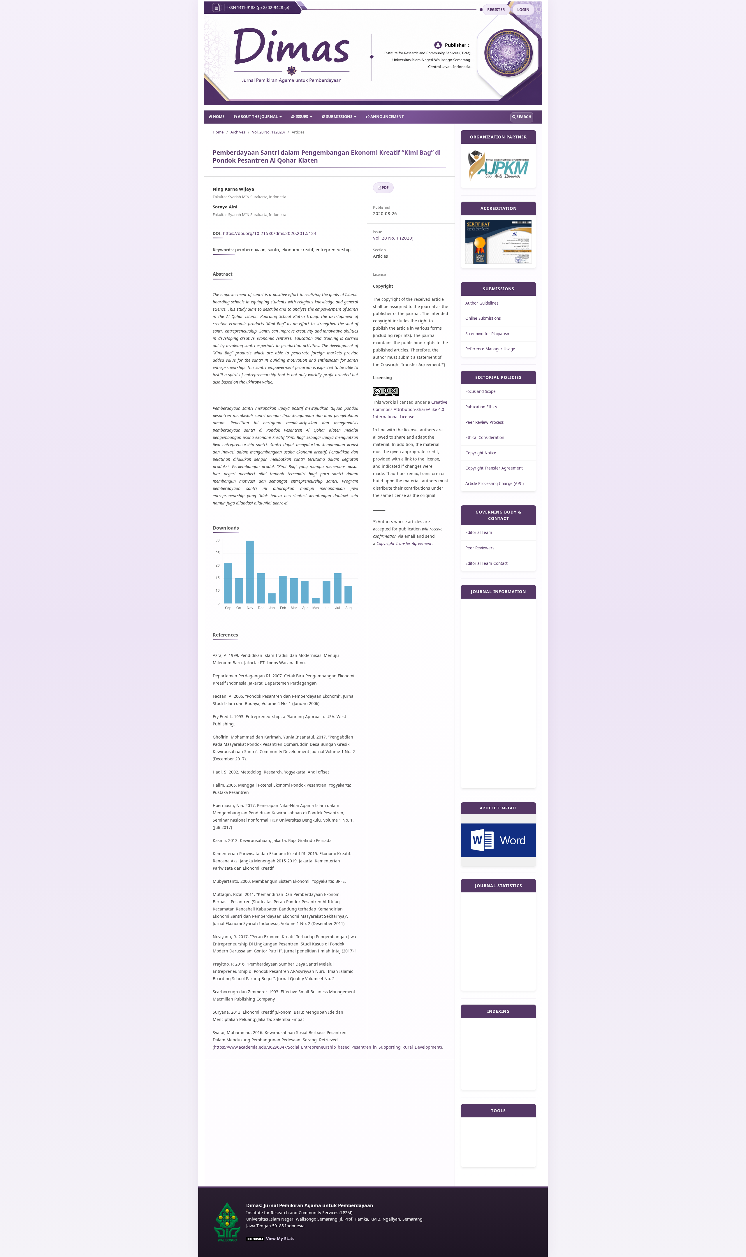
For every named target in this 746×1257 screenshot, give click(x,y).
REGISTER (496, 9)
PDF (385, 187)
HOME (218, 116)
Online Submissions (483, 318)
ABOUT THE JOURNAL (258, 116)
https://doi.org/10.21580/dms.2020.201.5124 (269, 233)
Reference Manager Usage (490, 348)
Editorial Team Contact (486, 563)
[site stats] (255, 1239)
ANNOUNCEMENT (387, 116)
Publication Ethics (481, 406)
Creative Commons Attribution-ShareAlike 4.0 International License (410, 409)
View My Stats (280, 1238)
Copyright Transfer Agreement (494, 468)
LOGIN (523, 9)
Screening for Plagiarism (488, 333)
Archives (238, 132)
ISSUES (302, 116)
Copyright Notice (480, 453)
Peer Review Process (484, 422)
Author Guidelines (481, 303)
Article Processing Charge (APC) (494, 483)
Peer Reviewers (479, 548)
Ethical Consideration (484, 437)
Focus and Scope (480, 391)
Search (524, 116)
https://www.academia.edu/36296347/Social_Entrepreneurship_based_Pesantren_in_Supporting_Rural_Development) (328, 1047)
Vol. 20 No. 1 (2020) (268, 132)
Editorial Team (478, 532)
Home (218, 132)
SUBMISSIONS (339, 116)
